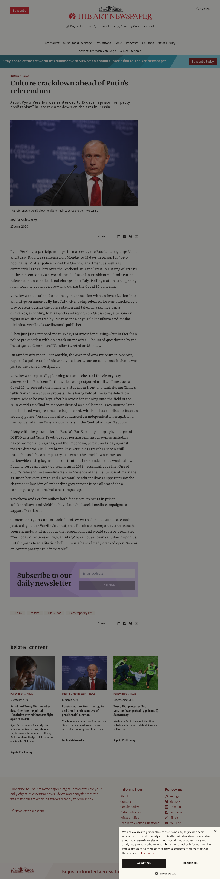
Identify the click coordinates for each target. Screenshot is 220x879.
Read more (148, 853)
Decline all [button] (190, 863)
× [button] (215, 831)
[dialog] (169, 853)
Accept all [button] (144, 863)
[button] (167, 873)
